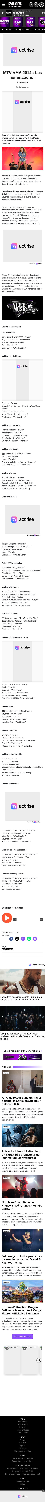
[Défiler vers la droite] (38, 1360)
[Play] (3, 13)
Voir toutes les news (22, 1336)
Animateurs (22, 1424)
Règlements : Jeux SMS (22, 1471)
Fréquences (23, 1432)
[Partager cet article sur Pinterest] (22, 940)
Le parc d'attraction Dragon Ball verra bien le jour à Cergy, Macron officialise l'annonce (21, 1310)
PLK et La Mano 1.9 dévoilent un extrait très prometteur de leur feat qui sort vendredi (21, 1154)
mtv (3, 949)
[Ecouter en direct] (31, 4)
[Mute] (43, 13)
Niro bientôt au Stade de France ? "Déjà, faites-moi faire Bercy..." (22, 1205)
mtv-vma (10, 949)
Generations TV (22, 1481)
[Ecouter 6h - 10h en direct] (22, 1057)
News (9, 30)
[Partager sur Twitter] (16, 940)
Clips (22, 1484)
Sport (29, 30)
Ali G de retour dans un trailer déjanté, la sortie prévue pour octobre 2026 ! (21, 1101)
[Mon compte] (41, 4)
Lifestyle (22, 1448)
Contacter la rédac (22, 1451)
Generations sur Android (22, 1461)
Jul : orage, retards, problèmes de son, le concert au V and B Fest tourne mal (22, 1259)
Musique (19, 30)
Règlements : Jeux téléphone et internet (22, 1474)
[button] (12, 1360)
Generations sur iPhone (22, 1458)
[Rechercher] (36, 4)
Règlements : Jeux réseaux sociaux (22, 1468)
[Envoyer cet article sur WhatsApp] (28, 940)
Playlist (22, 1427)
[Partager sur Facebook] (10, 940)
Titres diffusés (22, 1430)
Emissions (22, 1421)
